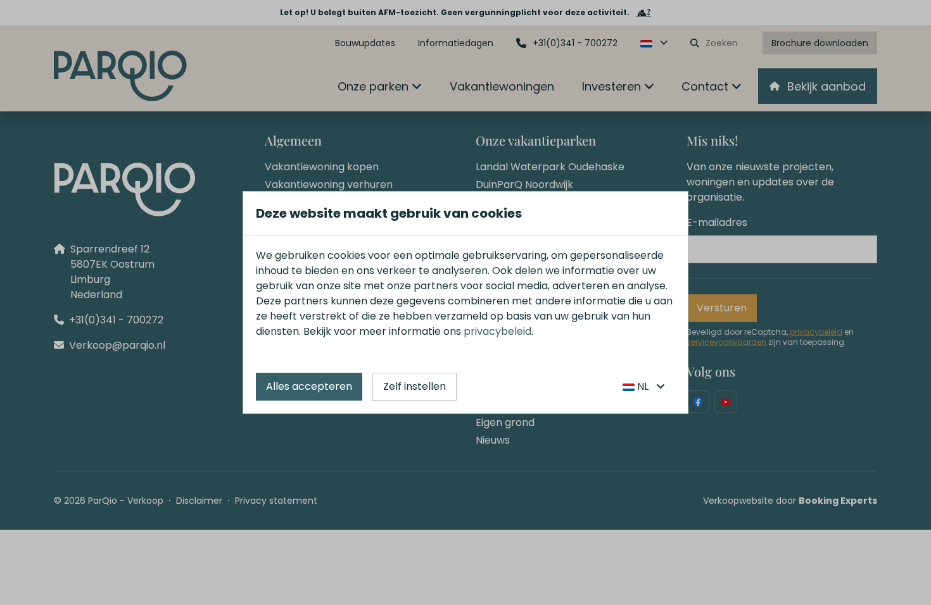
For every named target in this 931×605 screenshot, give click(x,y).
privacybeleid (497, 331)
